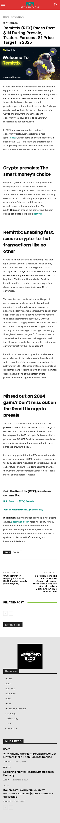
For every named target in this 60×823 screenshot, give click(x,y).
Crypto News (17, 17)
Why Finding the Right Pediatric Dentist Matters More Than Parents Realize (29, 755)
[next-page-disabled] (11, 613)
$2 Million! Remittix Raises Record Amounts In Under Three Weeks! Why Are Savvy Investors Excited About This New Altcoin (45, 584)
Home (6, 17)
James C (7, 762)
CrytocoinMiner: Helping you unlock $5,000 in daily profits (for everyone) (15, 580)
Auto (6, 785)
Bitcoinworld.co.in (20, 522)
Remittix (13, 137)
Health (7, 749)
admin (6, 780)
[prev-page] (5, 613)
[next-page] (11, 807)
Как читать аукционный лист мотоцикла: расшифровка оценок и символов (28, 793)
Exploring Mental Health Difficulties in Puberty (28, 773)
